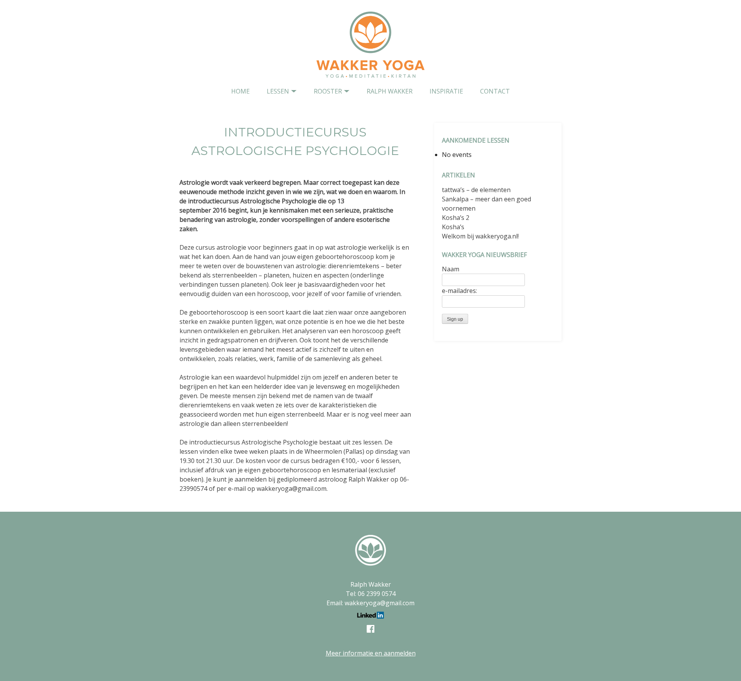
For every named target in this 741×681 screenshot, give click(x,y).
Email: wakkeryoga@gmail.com (370, 603)
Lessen (278, 91)
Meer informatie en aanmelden (371, 653)
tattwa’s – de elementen (476, 190)
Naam (450, 269)
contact (495, 91)
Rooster (328, 91)
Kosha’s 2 (455, 217)
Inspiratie (446, 91)
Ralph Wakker (390, 91)
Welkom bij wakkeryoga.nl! (480, 236)
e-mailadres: (459, 290)
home (240, 91)
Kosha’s (453, 227)
